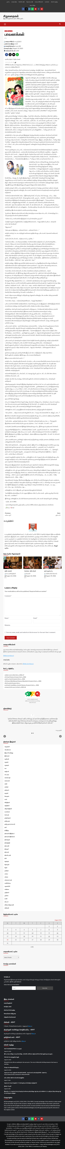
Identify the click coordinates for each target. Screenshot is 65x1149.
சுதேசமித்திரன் (8, 808)
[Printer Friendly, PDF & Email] (10, 508)
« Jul (32, 946)
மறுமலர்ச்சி (7, 886)
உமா (5, 768)
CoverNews (36, 1146)
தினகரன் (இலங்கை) (10, 836)
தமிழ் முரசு (7, 821)
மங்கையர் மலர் (8, 880)
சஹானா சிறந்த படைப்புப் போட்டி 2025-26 (15, 687)
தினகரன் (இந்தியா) (9, 833)
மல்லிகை (7, 889)
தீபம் (6, 858)
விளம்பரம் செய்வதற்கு (9, 1010)
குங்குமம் (7, 790)
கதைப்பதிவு (14, 1)
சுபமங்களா (7, 811)
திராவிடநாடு (8, 855)
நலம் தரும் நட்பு (48, 571)
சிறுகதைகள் (11, 16)
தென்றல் (7, 861)
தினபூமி (7, 849)
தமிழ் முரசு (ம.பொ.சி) (10, 824)
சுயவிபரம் (47, 1)
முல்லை (6, 895)
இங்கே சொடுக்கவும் (8, 655)
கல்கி (6, 31)
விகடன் (6, 901)
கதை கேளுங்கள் (8, 1003)
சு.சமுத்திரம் (17, 41)
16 (57, 933)
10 (7, 933)
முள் (10, 1086)
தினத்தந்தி (7, 842)
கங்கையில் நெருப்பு (14, 1067)
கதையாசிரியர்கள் (39, 1)
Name (7, 618)
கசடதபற (7, 774)
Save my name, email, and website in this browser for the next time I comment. (31, 632)
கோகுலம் (7, 796)
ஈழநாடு (6, 762)
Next (60, 736)
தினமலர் (7, 852)
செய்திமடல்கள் (7, 1006)
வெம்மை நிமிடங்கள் (30, 571)
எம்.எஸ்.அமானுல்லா (19, 1077)
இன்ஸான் (7, 756)
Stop (33, 733)
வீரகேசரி (7, 908)
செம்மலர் (7, 815)
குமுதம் (6, 793)
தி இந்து (7, 830)
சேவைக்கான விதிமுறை (10, 1013)
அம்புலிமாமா (8, 749)
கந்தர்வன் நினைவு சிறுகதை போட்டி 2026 (15, 677)
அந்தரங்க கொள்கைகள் (10, 1017)
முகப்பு (8, 1)
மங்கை (6, 877)
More (30, 1026)
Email (35, 618)
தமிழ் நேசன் (8, 818)
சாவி (6, 799)
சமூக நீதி (10, 31)
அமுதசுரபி (7, 746)
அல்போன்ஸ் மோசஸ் (51, 573)
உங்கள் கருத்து (54, 1)
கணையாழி (7, 777)
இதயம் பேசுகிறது (9, 753)
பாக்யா (6, 874)
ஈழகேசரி (7, 759)
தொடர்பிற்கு (32, 5)
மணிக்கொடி (8, 883)
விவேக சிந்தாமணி (9, 905)
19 (24, 936)
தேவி (6, 867)
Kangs (6, 1067)
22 (49, 936)
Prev (4, 736)
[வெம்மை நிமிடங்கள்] (32, 563)
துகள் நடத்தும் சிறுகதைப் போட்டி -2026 (15, 679)
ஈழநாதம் (7, 765)
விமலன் (28, 573)
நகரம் (20, 1048)
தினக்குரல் (7, 839)
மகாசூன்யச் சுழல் (14, 1057)
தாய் (6, 827)
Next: (58, 514)
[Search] (60, 24)
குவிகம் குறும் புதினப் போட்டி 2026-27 (14, 675)
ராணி (6, 898)
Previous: (8, 514)
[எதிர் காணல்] (12, 563)
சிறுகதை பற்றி (29, 1)
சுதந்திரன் (7, 805)
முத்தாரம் (7, 892)
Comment (8, 596)
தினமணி (7, 846)
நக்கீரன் (7, 870)
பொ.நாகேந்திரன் (11, 573)
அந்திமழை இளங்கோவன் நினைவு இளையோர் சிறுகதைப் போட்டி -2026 (23, 681)
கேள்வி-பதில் (22, 1)
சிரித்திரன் (7, 802)
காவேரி (6, 787)
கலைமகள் (7, 780)
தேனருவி (7, 864)
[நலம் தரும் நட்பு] (52, 563)
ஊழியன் (7, 771)
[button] (5, 24)
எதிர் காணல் (8, 571)
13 (32, 933)
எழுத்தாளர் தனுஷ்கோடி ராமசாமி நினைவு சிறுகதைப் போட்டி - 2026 (22, 685)
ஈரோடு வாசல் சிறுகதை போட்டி (12, 683)
